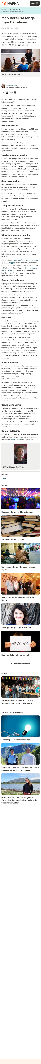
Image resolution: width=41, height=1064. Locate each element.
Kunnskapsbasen (14, 9)
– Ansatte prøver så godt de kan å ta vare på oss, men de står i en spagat (20, 768)
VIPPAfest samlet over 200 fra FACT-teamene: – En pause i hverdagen (18, 701)
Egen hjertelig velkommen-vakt (15, 655)
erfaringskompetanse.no (28, 260)
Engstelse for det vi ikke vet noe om (17, 512)
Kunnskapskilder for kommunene (16, 740)
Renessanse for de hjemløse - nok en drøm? (18, 568)
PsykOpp (11, 270)
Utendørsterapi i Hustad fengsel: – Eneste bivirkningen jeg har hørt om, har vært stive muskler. (19, 800)
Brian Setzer (16, 440)
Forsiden (4, 9)
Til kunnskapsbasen (22, 664)
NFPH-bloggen (9, 263)
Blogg (4, 478)
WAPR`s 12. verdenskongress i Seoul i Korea (18, 598)
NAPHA (16, 260)
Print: (12, 92)
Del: (4, 92)
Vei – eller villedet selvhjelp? (14, 539)
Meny (33, 3)
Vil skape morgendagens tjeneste (16, 627)
